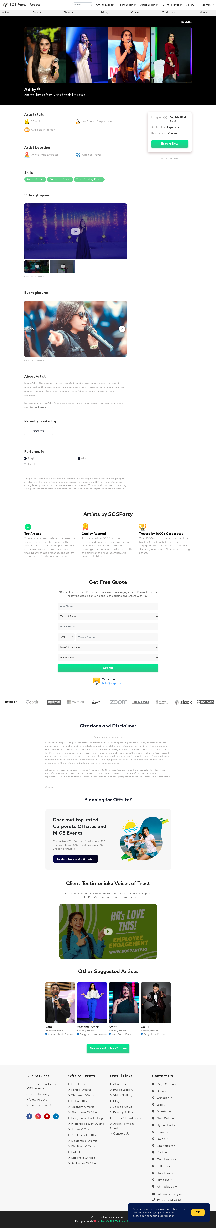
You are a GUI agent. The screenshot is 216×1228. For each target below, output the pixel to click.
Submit (108, 668)
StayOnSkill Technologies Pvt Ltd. (120, 1221)
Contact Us (120, 1133)
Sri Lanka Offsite (83, 1163)
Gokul (145, 1026)
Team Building (127, 5)
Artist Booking (148, 5)
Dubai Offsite (81, 1101)
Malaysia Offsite (83, 1157)
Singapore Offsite (84, 1112)
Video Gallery (122, 1095)
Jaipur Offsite (81, 1129)
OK (198, 1212)
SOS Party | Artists (25, 4)
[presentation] (29, 329)
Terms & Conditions (126, 1118)
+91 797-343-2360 (168, 1200)
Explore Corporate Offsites (75, 859)
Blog (115, 1101)
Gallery (190, 5)
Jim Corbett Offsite (85, 1135)
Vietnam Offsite (82, 1107)
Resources (206, 5)
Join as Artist (122, 1107)
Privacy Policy (122, 1112)
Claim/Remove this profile (108, 737)
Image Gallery (122, 1089)
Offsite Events (104, 5)
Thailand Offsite (83, 1095)
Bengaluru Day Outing (87, 1118)
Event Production (172, 5)
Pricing (104, 12)
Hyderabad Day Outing (87, 1123)
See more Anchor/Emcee (107, 1048)
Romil (49, 1026)
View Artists (38, 1099)
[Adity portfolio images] (45, 55)
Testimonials (169, 12)
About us (119, 1084)
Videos (6, 12)
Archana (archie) (89, 1026)
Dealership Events (84, 1141)
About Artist (71, 12)
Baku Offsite (80, 1152)
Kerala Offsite (81, 1089)
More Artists (207, 12)
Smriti (113, 1026)
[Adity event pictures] (75, 329)
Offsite (135, 12)
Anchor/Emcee (34, 94)
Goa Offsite (79, 1084)
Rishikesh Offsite (83, 1146)
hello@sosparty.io (112, 683)
